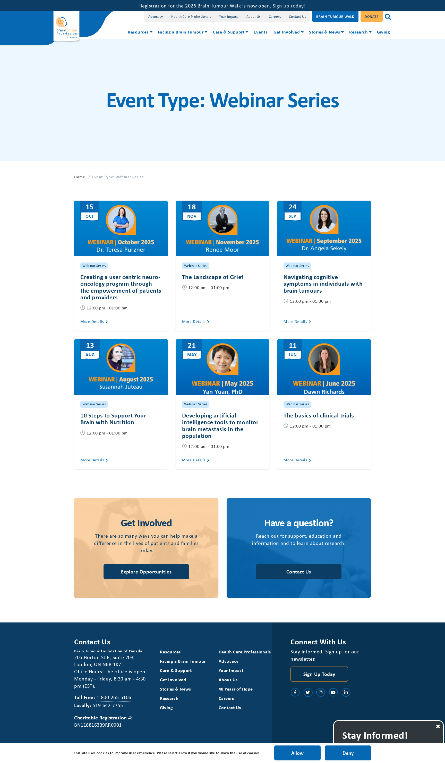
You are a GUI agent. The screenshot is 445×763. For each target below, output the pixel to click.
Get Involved (286, 32)
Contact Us (297, 16)
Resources (138, 32)
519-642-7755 (108, 705)
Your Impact (228, 16)
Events (260, 32)
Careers (275, 16)
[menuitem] (140, 32)
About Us (253, 16)
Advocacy (155, 16)
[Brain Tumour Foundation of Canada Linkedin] (346, 692)
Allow (297, 752)
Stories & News (324, 32)
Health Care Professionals (191, 16)
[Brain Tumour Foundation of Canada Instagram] (320, 692)
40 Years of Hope (236, 689)
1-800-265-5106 (114, 697)
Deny (348, 752)
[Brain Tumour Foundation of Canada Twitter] (308, 692)
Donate (372, 16)
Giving (383, 32)
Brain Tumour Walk (335, 16)
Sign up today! (289, 5)
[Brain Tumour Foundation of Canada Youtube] (333, 692)
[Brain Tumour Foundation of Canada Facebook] (295, 692)
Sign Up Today (319, 673)
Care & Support (228, 32)
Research (358, 32)
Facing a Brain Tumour (181, 32)
